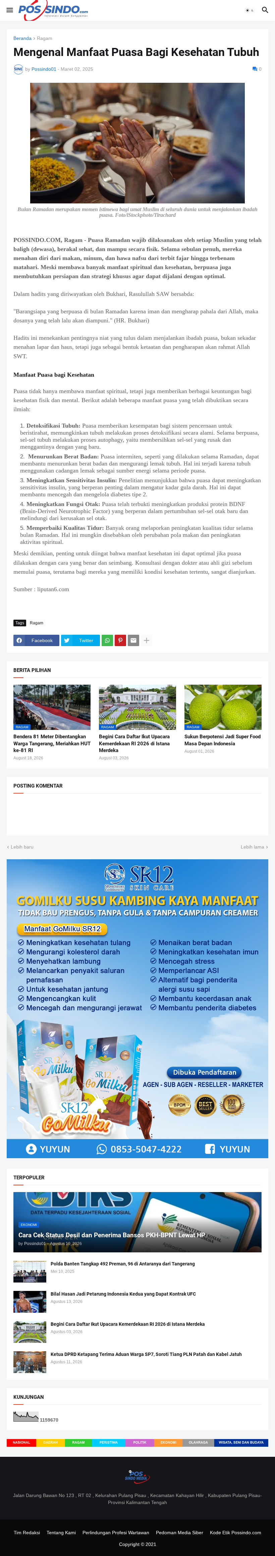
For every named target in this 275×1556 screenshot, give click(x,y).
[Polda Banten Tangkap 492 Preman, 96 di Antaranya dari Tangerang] (29, 1272)
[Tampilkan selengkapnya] (146, 640)
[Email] (133, 640)
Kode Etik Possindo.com (235, 1532)
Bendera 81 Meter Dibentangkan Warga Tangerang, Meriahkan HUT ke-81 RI (52, 743)
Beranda (22, 38)
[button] (9, 10)
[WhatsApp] (107, 640)
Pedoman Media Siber (179, 1532)
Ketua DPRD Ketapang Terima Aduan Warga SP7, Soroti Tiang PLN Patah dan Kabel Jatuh (146, 1354)
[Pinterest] (120, 640)
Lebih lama (252, 847)
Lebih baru (22, 847)
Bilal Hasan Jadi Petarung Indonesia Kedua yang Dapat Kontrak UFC (123, 1294)
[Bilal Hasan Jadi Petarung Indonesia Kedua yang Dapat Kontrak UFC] (29, 1302)
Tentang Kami (61, 1532)
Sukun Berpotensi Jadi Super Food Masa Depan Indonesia (222, 740)
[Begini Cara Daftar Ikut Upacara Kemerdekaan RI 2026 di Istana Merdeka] (29, 1332)
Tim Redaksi (27, 1532)
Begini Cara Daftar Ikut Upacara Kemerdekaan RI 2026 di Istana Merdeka (134, 743)
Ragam (44, 38)
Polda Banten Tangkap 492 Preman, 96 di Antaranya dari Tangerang (123, 1263)
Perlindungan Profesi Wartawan (115, 1532)
